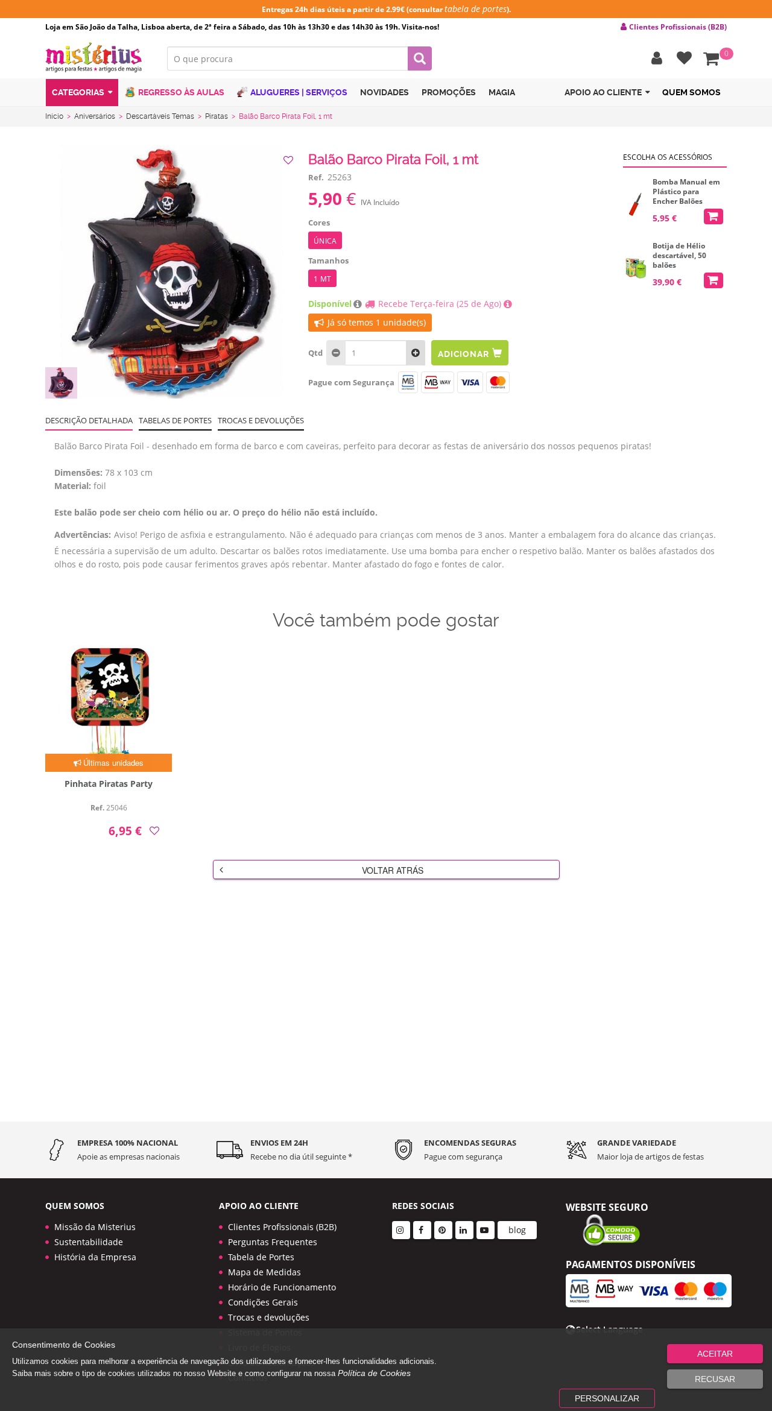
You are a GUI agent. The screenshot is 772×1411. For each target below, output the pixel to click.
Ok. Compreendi (379, 380)
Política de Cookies (374, 1373)
